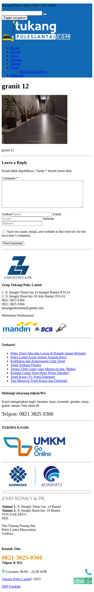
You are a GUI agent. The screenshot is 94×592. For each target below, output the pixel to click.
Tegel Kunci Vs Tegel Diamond (32, 377)
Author (7, 214)
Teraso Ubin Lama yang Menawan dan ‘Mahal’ (43, 369)
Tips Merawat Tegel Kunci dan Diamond (38, 381)
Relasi (14, 67)
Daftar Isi (16, 75)
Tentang (16, 60)
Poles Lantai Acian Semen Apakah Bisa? (38, 357)
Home (14, 48)
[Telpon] (88, 575)
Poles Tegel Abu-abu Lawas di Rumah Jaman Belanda (48, 353)
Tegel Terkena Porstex (25, 365)
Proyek (15, 52)
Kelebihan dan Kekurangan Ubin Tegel (37, 361)
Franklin (11, 586)
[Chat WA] (82, 583)
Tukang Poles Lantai (16, 579)
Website (48, 219)
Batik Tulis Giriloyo (33, 71)
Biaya (14, 56)
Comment (10, 178)
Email (57, 214)
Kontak (15, 64)
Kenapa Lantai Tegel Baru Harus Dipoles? (39, 373)
